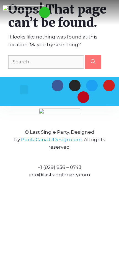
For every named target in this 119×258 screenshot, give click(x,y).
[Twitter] (92, 85)
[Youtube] (109, 85)
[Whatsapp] (44, 12)
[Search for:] (46, 61)
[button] (95, 12)
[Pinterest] (83, 97)
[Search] (93, 62)
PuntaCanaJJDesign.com (51, 139)
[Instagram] (75, 85)
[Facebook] (57, 85)
